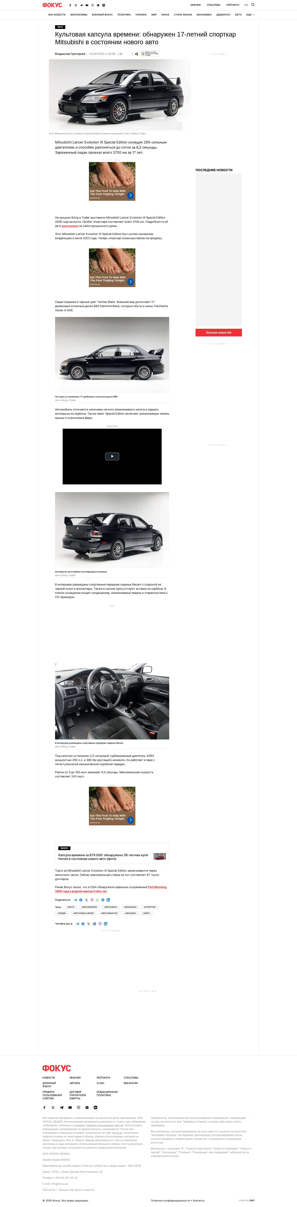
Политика (124, 14)
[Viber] (92, 5)
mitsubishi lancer (84, 913)
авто (147, 913)
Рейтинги (232, 5)
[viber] (78, 1107)
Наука (165, 14)
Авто (238, 14)
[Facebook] (70, 5)
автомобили (90, 907)
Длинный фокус (49, 1084)
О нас (100, 1083)
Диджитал (223, 14)
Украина (141, 14)
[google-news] (87, 1107)
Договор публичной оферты (78, 1095)
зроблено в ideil (247, 1200)
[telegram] (61, 1107)
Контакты (198, 1200)
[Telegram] (81, 5)
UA (246, 5)
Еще (248, 14)
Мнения (196, 5)
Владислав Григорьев (70, 53)
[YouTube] (87, 5)
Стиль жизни (183, 14)
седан (62, 913)
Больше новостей (218, 332)
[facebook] (44, 1107)
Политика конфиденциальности (170, 1200)
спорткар (150, 907)
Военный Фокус (102, 14)
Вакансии (131, 1083)
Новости (49, 1077)
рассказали (70, 226)
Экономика (204, 14)
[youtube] (70, 1107)
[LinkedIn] (103, 5)
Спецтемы (213, 5)
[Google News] (98, 5)
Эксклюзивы (78, 14)
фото (71, 907)
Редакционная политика (107, 1093)
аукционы (131, 907)
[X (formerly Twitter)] (76, 5)
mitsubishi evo (110, 913)
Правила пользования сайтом (52, 1095)
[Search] (253, 4)
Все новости (57, 14)
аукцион (131, 913)
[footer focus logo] (57, 1068)
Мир (154, 14)
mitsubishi (111, 907)
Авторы (75, 1083)
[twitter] (53, 1107)
